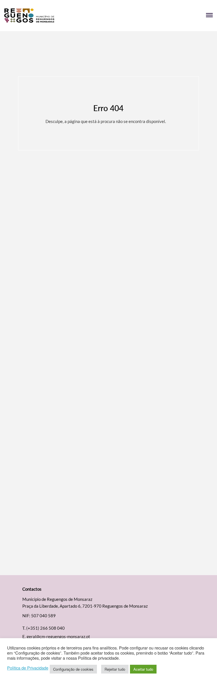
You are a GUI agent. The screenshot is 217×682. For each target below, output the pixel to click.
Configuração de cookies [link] (73, 669)
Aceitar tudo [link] (143, 669)
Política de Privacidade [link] (27, 667)
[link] (56, 15)
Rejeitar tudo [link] (115, 669)
